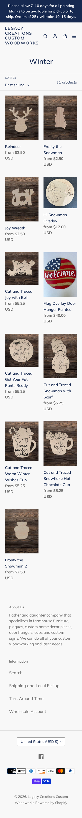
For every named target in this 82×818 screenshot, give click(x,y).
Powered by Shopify (51, 803)
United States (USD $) (39, 741)
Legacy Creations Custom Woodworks (22, 35)
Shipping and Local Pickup (34, 685)
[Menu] (74, 35)
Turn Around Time (26, 698)
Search (16, 672)
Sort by (10, 77)
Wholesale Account (27, 711)
